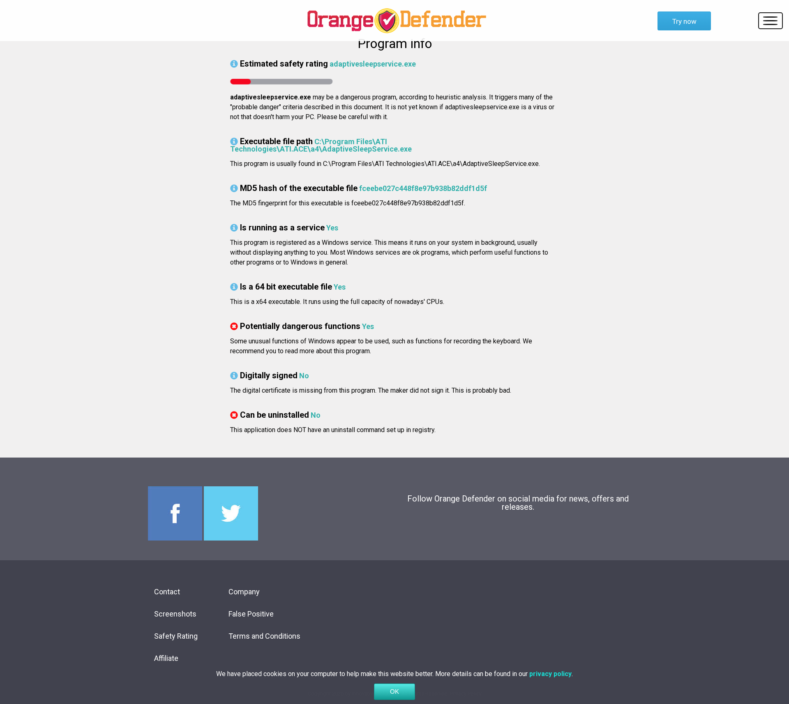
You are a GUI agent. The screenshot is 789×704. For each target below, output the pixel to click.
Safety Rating (176, 636)
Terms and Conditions (264, 636)
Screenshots (175, 614)
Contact (167, 591)
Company (244, 591)
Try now (684, 21)
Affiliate (166, 658)
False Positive (251, 614)
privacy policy (550, 674)
